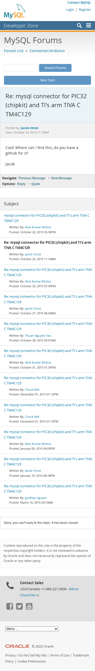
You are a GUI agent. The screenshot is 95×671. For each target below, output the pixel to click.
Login (70, 9)
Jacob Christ (33, 254)
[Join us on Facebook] (9, 608)
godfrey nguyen (36, 498)
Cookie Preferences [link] (31, 661)
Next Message (61, 178)
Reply (21, 184)
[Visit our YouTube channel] (29, 608)
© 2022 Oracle (43, 646)
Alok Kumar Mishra (38, 227)
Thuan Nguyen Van (38, 335)
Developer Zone (21, 25)
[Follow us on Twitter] (19, 608)
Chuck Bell (32, 389)
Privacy (10, 655)
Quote (35, 184)
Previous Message (32, 178)
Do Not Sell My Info (32, 655)
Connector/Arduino (47, 50)
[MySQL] (15, 11)
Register (85, 9)
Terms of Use (59, 655)
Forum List (13, 50)
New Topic (47, 80)
